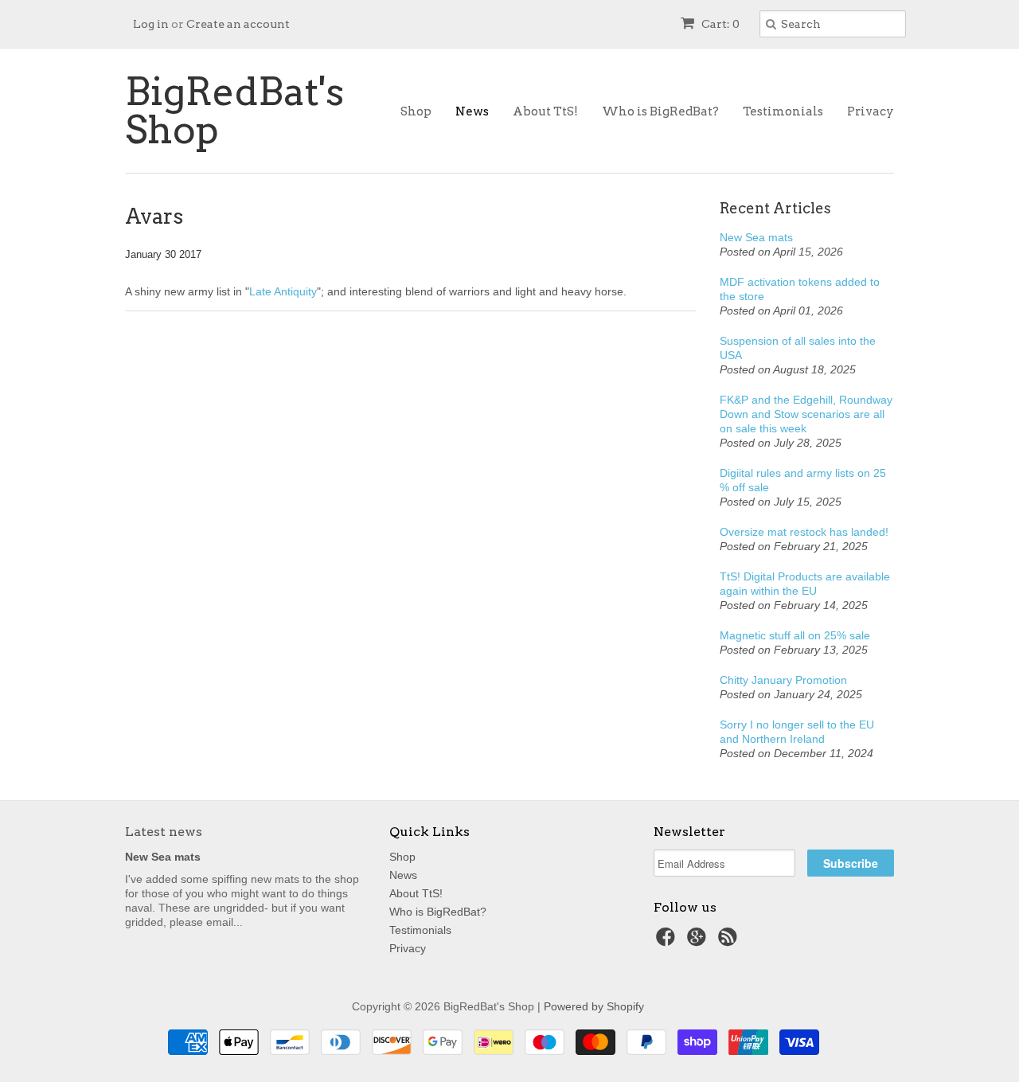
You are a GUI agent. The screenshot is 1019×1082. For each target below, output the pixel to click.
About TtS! (545, 111)
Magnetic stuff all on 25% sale (795, 635)
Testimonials (783, 111)
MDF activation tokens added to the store (800, 289)
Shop (415, 111)
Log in (151, 24)
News (472, 111)
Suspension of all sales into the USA (798, 347)
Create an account (238, 24)
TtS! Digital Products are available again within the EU (805, 583)
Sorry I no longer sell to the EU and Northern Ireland (797, 731)
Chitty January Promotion (783, 680)
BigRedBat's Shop (234, 110)
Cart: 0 (719, 24)
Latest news (163, 831)
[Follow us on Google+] (699, 941)
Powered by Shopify (594, 1006)
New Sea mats (756, 237)
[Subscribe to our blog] (730, 941)
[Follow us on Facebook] (668, 941)
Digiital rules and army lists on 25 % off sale (803, 480)
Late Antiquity (283, 291)
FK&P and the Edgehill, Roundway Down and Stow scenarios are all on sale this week (806, 414)
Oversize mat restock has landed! (804, 531)
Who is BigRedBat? (660, 111)
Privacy (870, 111)
